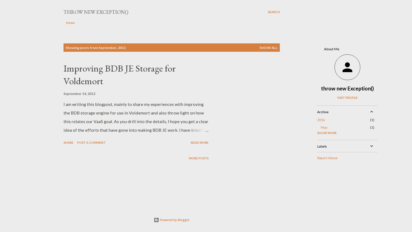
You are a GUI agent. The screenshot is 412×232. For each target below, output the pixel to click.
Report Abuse (327, 158)
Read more (200, 142)
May (324, 127)
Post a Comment (91, 142)
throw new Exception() (96, 12)
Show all (269, 48)
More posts (199, 158)
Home (70, 22)
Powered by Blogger (174, 220)
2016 (321, 120)
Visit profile (347, 97)
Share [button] (68, 142)
